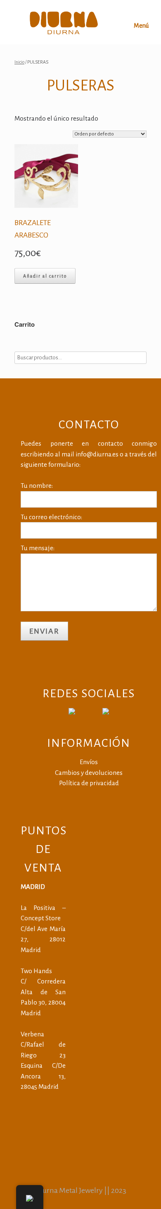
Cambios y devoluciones (89, 772)
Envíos (89, 761)
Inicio (19, 61)
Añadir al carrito (45, 275)
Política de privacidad (89, 782)
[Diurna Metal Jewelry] (63, 22)
